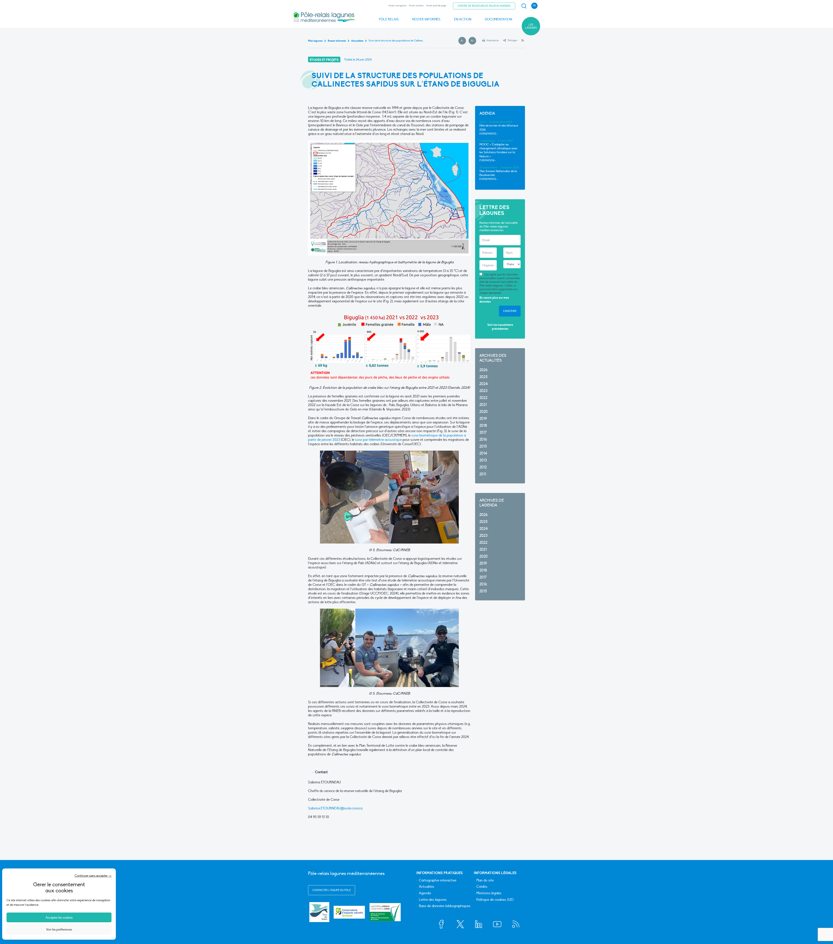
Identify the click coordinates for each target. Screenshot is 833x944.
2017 (483, 432)
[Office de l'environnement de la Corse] (385, 912)
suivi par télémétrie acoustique (378, 440)
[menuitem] (523, 6)
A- (463, 41)
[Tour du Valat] (319, 912)
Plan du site (485, 881)
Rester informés (426, 19)
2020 (483, 411)
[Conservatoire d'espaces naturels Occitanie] (349, 912)
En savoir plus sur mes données (494, 299)
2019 (483, 418)
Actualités (426, 887)
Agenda (425, 893)
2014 (483, 453)
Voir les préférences (59, 929)
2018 (483, 425)
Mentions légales (489, 893)
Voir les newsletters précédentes (500, 327)
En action (462, 19)
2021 (483, 404)
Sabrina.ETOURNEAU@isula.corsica (335, 808)
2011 (482, 474)
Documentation (498, 19)
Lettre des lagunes (433, 900)
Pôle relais (389, 19)
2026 (483, 370)
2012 (483, 467)
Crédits (481, 887)
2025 (483, 377)
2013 (483, 460)
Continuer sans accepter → (93, 876)
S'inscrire (510, 311)
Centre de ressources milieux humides (484, 5)
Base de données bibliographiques (445, 906)
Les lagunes (531, 26)
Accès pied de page (436, 5)
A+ (473, 41)
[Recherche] (524, 6)
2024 (483, 384)
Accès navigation (398, 5)
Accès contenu (416, 5)
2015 (483, 446)
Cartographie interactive (437, 881)
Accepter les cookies (59, 917)
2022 (483, 397)
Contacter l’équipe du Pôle (331, 890)
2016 (483, 439)
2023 (483, 391)
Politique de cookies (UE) (494, 900)
